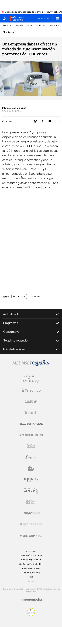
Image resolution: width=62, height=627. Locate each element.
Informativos (19, 296)
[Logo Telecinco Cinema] (31, 491)
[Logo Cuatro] (31, 401)
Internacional (54, 25)
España (19, 25)
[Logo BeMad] (31, 468)
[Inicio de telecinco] (4, 18)
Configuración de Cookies (31, 564)
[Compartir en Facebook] (57, 121)
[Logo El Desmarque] (31, 424)
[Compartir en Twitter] (42, 121)
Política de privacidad (31, 559)
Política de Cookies (31, 568)
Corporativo (11, 331)
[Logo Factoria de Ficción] (31, 435)
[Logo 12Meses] (31, 502)
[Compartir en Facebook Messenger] (50, 121)
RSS (31, 577)
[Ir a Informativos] (19, 18)
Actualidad (10, 314)
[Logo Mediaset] (31, 365)
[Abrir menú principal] (57, 18)
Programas (10, 323)
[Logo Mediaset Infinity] (31, 379)
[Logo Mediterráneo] (31, 535)
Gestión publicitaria (31, 572)
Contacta (31, 581)
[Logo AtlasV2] (31, 513)
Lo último (7, 25)
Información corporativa (31, 555)
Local (29, 25)
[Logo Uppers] (31, 480)
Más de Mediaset (14, 349)
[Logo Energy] (31, 457)
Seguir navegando (15, 340)
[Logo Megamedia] (33, 599)
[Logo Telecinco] (31, 390)
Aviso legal (31, 551)
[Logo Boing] (31, 446)
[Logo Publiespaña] (31, 524)
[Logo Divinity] (31, 413)
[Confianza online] (31, 615)
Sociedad (40, 25)
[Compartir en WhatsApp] (35, 121)
